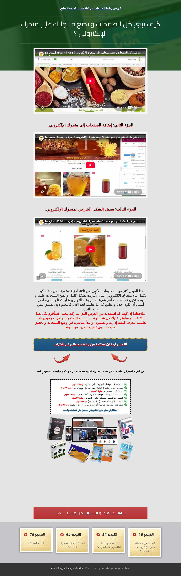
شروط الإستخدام (58, 569)
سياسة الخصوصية (75, 569)
